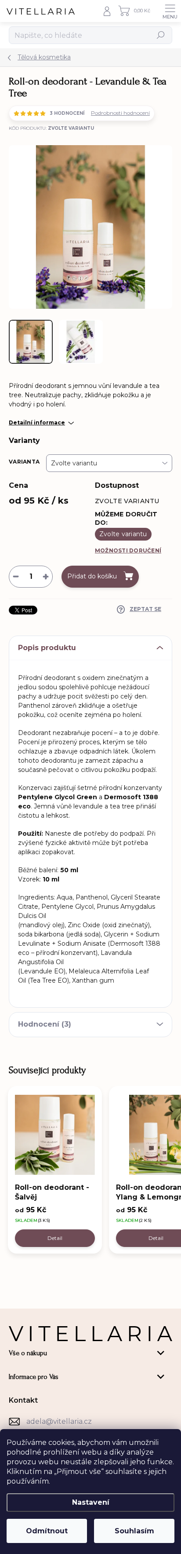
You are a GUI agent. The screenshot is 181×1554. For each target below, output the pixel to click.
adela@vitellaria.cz (59, 1421)
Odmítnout (47, 1531)
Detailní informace (37, 422)
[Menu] (170, 11)
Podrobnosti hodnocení (120, 113)
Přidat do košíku (92, 576)
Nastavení (90, 1502)
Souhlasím (134, 1531)
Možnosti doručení (128, 550)
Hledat (161, 35)
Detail (54, 1238)
